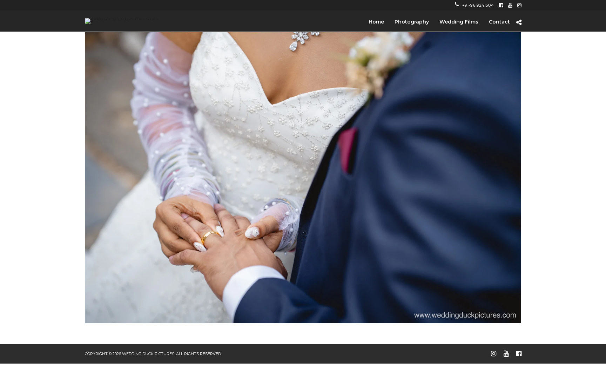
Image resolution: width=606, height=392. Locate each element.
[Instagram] (519, 5)
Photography (412, 22)
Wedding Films (458, 22)
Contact (499, 22)
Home (376, 22)
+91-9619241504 (478, 5)
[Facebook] (501, 5)
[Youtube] (510, 5)
